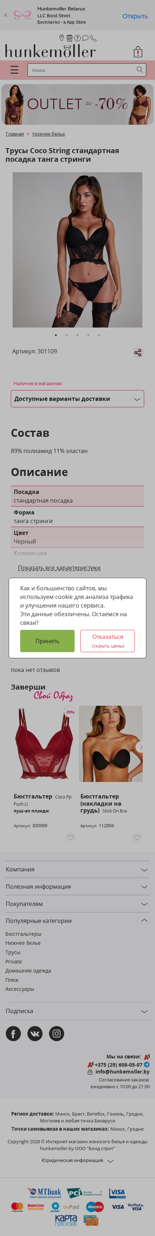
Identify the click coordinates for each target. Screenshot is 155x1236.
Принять (47, 641)
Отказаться (108, 641)
